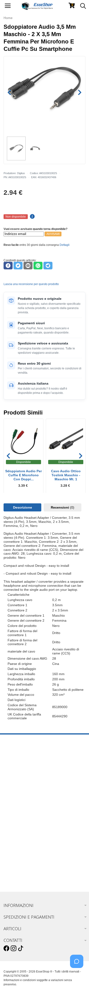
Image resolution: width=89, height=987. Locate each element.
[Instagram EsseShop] (13, 948)
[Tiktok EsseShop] (20, 948)
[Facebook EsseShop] (6, 948)
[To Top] (78, 976)
